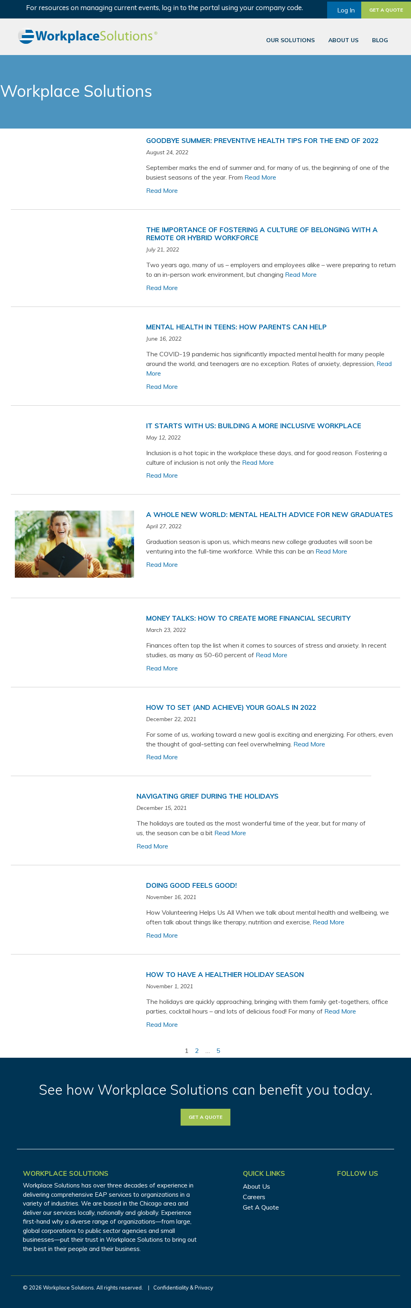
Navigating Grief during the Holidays (207, 796)
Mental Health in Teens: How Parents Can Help (236, 327)
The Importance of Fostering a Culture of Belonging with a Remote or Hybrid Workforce (262, 233)
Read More (260, 177)
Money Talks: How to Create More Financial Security (248, 618)
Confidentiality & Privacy (183, 1287)
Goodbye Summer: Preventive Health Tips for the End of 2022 (262, 140)
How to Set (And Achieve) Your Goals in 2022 (231, 707)
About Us (343, 40)
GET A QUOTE (205, 1117)
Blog (380, 40)
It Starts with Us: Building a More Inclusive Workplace (253, 425)
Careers (254, 1197)
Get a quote (386, 10)
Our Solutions (290, 40)
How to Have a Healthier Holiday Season (225, 974)
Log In (346, 10)
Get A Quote (261, 1207)
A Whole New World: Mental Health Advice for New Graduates (269, 514)
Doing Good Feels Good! (191, 885)
